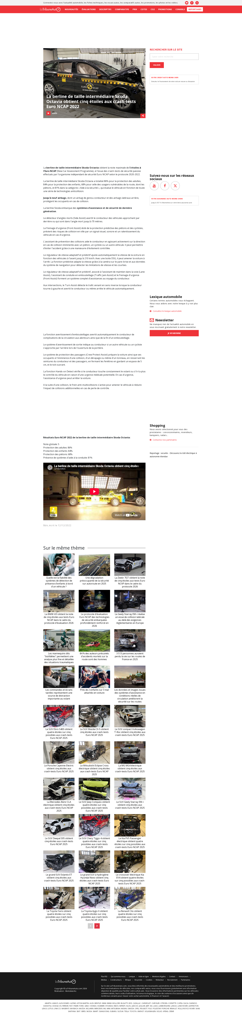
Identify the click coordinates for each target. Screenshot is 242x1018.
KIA (151, 1006)
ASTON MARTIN (83, 1003)
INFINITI (122, 1006)
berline (50, 167)
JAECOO (135, 1006)
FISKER (76, 1006)
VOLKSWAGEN (150, 1011)
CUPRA (180, 1003)
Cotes (144, 9)
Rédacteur (160, 980)
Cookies (149, 980)
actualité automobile (73, 2)
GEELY (87, 1006)
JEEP (147, 1006)
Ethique (128, 980)
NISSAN (124, 1008)
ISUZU (128, 1006)
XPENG (165, 1011)
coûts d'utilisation (128, 993)
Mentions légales (159, 976)
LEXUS (44, 1008)
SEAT (78, 1011)
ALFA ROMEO (64, 1003)
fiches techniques (95, 2)
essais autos (113, 2)
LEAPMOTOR (193, 1006)
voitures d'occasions (174, 993)
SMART (95, 1011)
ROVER (192, 1008)
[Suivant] (97, 926)
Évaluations (89, 9)
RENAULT (173, 1008)
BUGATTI (124, 1003)
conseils (113, 996)
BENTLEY (98, 1003)
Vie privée (138, 980)
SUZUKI (120, 1011)
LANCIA (174, 1006)
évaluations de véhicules (119, 988)
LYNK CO (57, 1008)
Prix (135, 9)
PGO (150, 1008)
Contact (172, 976)
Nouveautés (71, 9)
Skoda (81, 181)
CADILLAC (137, 1003)
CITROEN (163, 1003)
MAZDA (82, 1008)
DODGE (56, 1006)
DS (60, 1006)
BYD (130, 1003)
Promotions (165, 9)
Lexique (132, 976)
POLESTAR (157, 1008)
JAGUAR (142, 1006)
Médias (104, 980)
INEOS (116, 1006)
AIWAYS (55, 1003)
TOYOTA (133, 1011)
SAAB (198, 1008)
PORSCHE (165, 1008)
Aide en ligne (144, 976)
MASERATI (65, 1008)
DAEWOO (193, 1003)
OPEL (137, 1008)
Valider (156, 65)
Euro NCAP (103, 174)
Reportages (195, 9)
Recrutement (172, 980)
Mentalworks (70, 991)
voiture (137, 255)
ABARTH (48, 1003)
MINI (108, 1008)
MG (104, 1008)
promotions (149, 2)
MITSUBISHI (115, 1008)
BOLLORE (116, 1003)
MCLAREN (90, 1008)
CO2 (153, 9)
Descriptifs (105, 9)
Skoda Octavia (90, 167)
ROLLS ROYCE (183, 1008)
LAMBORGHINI (164, 1006)
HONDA (93, 1006)
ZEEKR (171, 1011)
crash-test (113, 171)
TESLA (126, 1011)
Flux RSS (104, 976)
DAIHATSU (47, 1006)
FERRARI (65, 1006)
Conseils (180, 9)
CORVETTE (172, 1003)
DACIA (186, 1003)
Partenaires (185, 980)
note (112, 167)
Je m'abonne (174, 333)
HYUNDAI (109, 1006)
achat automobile (141, 996)
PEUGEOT (143, 1008)
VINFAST (140, 1011)
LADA (155, 1006)
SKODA (89, 1011)
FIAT (71, 1006)
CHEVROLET (146, 1003)
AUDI (92, 1003)
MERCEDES (98, 1008)
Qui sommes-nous (118, 976)
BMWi (109, 1003)
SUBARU (113, 1011)
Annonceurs (183, 976)
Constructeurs (116, 980)
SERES (83, 1011)
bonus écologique (146, 993)
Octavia (89, 181)
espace (133, 361)
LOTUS (50, 1008)
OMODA (131, 1008)
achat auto (139, 991)
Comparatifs (122, 9)
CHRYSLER (156, 1003)
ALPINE (73, 1003)
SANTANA (72, 1011)
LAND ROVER (183, 1006)
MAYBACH (74, 1008)
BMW (104, 1003)
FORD (81, 1006)
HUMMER (100, 1006)
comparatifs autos (132, 2)
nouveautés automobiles (158, 986)
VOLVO (159, 1011)
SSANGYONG (104, 1011)
